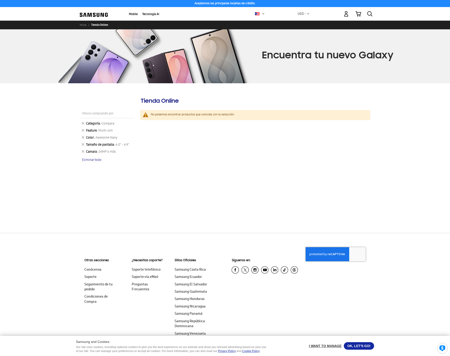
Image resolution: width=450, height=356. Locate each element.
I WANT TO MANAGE (325, 346)
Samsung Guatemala (191, 292)
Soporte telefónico (146, 270)
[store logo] (94, 11)
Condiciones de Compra (96, 299)
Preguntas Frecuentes (140, 287)
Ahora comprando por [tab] (98, 114)
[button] (263, 13)
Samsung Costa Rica (190, 270)
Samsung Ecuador (188, 277)
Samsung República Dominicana (190, 324)
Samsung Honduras (190, 299)
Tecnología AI (150, 14)
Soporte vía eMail (145, 277)
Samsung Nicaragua (190, 307)
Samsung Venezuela (190, 334)
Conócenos (92, 270)
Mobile (133, 14)
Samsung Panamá (188, 314)
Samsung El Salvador (191, 285)
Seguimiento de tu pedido (98, 287)
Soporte (90, 277)
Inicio (83, 25)
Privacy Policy (227, 351)
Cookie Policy (251, 351)
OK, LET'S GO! (359, 346)
